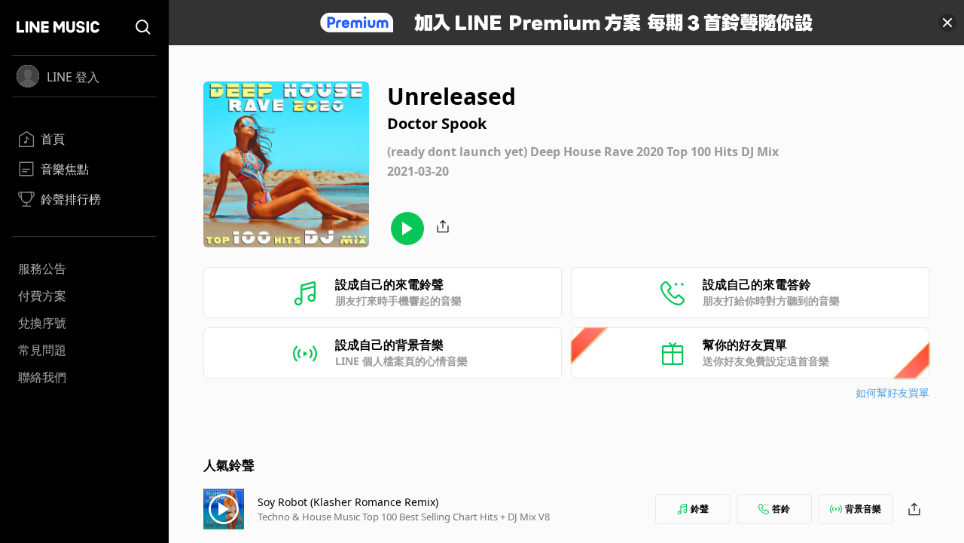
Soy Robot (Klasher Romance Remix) (348, 502)
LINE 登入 (73, 77)
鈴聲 (700, 508)
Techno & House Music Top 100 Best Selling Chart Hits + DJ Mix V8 (404, 516)
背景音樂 (863, 508)
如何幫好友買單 (892, 392)
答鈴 (781, 508)
